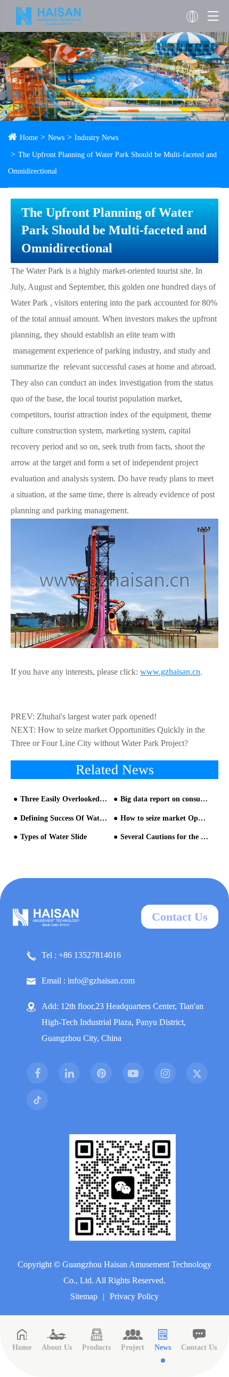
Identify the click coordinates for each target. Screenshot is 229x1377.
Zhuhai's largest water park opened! (97, 716)
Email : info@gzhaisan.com (88, 980)
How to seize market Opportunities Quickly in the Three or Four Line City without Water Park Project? (164, 818)
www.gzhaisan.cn (170, 671)
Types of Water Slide (53, 837)
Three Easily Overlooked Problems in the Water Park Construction (64, 799)
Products (96, 1347)
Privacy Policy (134, 1296)
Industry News (96, 138)
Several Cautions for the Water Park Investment (164, 837)
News (56, 138)
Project (132, 1347)
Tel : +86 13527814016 (81, 955)
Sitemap (83, 1296)
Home (29, 138)
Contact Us (180, 916)
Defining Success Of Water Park (64, 818)
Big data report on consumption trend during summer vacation (164, 799)
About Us (57, 1347)
